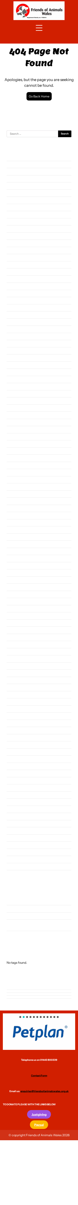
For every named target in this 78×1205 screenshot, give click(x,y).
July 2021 (13, 594)
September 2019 (17, 752)
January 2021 (15, 637)
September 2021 (17, 580)
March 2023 (14, 451)
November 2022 (17, 479)
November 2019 (17, 737)
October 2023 (16, 401)
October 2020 (16, 658)
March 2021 (14, 623)
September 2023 (17, 408)
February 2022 (16, 544)
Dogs (10, 916)
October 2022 (16, 487)
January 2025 (15, 293)
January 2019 (15, 809)
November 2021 (17, 565)
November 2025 (17, 222)
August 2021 (15, 587)
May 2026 (13, 179)
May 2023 (13, 436)
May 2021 (13, 608)
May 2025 (13, 265)
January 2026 (15, 207)
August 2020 (15, 673)
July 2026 (13, 164)
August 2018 (15, 845)
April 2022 (13, 530)
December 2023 (17, 386)
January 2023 (15, 465)
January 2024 (15, 379)
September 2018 (17, 838)
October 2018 (15, 830)
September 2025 (17, 236)
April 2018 (13, 873)
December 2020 (17, 644)
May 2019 (13, 780)
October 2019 (15, 744)
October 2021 (15, 573)
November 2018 (17, 823)
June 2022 (13, 515)
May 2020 (13, 694)
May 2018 (13, 866)
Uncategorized (16, 934)
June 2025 (13, 257)
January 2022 (15, 551)
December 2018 (17, 816)
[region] (39, 1031)
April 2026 (13, 186)
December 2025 (17, 214)
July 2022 (13, 508)
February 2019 (16, 802)
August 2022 (15, 501)
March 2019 (14, 795)
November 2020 (17, 651)
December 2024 (17, 300)
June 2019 (13, 773)
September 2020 (18, 666)
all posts (12, 901)
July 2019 (13, 766)
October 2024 (16, 315)
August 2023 (15, 415)
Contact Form (39, 1075)
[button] (39, 1031)
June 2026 (13, 171)
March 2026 (14, 193)
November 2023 (17, 393)
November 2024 (17, 308)
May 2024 (13, 351)
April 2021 (13, 615)
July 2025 (13, 250)
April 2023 (13, 444)
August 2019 (15, 759)
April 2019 (13, 787)
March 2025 (14, 279)
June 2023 (13, 429)
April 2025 (13, 272)
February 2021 (16, 630)
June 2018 (13, 859)
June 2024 (13, 343)
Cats (10, 908)
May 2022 (13, 522)
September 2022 (17, 494)
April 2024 (13, 358)
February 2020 (16, 716)
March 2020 (15, 709)
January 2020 (15, 723)
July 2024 (13, 336)
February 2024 (16, 372)
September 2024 (17, 322)
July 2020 (13, 680)
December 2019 (17, 730)
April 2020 (13, 701)
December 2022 (17, 472)
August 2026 (15, 157)
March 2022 (14, 537)
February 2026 (16, 200)
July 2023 (13, 422)
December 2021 (17, 558)
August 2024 (15, 329)
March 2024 (14, 365)
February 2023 (16, 458)
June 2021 (13, 601)
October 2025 (16, 229)
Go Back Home (39, 96)
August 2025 (15, 243)
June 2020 (13, 687)
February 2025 (16, 286)
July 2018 (13, 852)
